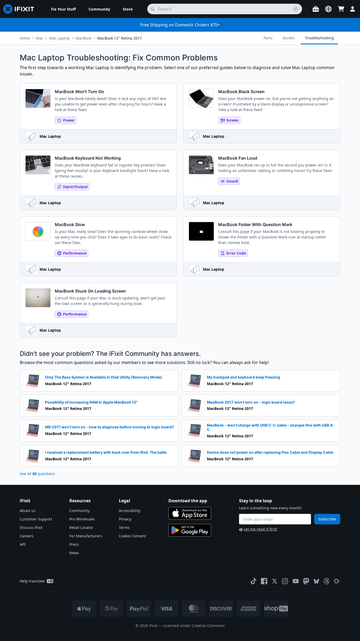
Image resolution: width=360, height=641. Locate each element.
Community (79, 510)
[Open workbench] (315, 9)
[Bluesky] (316, 581)
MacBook (83, 38)
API (23, 544)
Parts (268, 37)
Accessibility (129, 510)
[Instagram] (285, 581)
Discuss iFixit (31, 527)
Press (74, 544)
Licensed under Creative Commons (194, 625)
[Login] (352, 9)
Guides (289, 37)
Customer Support (36, 519)
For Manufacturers (85, 535)
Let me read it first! (260, 529)
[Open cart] (341, 9)
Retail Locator (81, 527)
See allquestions (37, 473)
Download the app (187, 501)
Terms (124, 527)
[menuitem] (63, 9)
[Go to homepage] (20, 9)
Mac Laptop (59, 38)
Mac (39, 38)
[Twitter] (274, 581)
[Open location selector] (328, 9)
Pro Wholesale (81, 519)
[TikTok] (253, 581)
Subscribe (327, 519)
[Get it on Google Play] (189, 530)
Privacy (125, 519)
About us (28, 510)
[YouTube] (296, 581)
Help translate (32, 580)
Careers (26, 535)
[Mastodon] (306, 581)
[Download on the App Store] (189, 513)
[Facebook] (264, 581)
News (74, 552)
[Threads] (326, 581)
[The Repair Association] (337, 581)
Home (25, 38)
